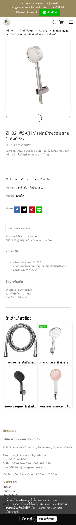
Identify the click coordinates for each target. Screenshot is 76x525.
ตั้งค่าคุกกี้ (27, 518)
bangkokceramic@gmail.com (28, 7)
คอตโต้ (20, 195)
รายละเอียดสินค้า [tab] (19, 228)
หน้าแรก (7, 487)
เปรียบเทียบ (44, 179)
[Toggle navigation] (71, 22)
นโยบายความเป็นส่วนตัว (43, 508)
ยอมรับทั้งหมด (46, 518)
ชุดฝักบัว (23, 187)
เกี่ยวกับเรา (9, 491)
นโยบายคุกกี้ (12, 511)
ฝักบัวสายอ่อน (37, 187)
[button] (52, 22)
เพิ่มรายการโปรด (18, 179)
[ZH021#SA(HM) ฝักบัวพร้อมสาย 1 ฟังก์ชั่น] (38, 75)
